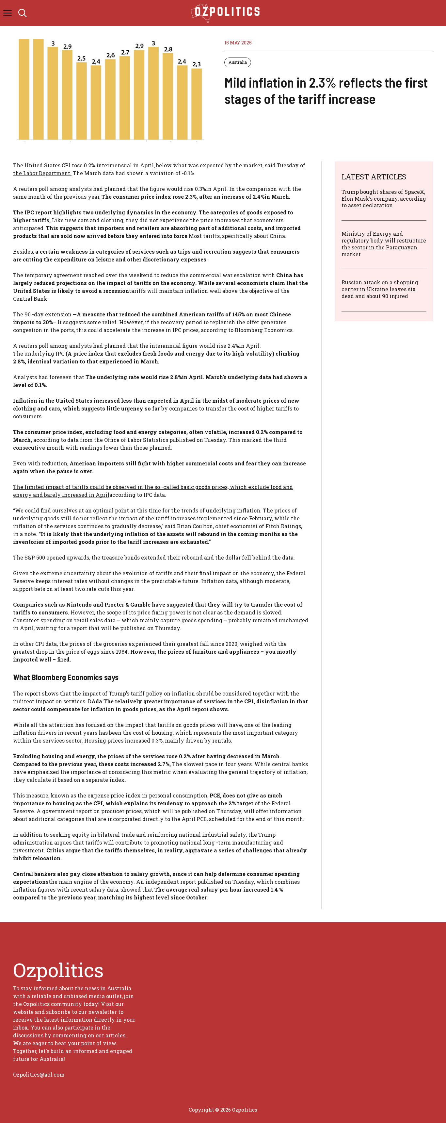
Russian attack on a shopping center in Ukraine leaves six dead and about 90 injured (380, 289)
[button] (22, 13)
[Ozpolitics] (226, 13)
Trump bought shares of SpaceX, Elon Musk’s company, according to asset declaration (384, 198)
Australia (238, 62)
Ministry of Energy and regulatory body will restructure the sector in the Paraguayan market (384, 243)
